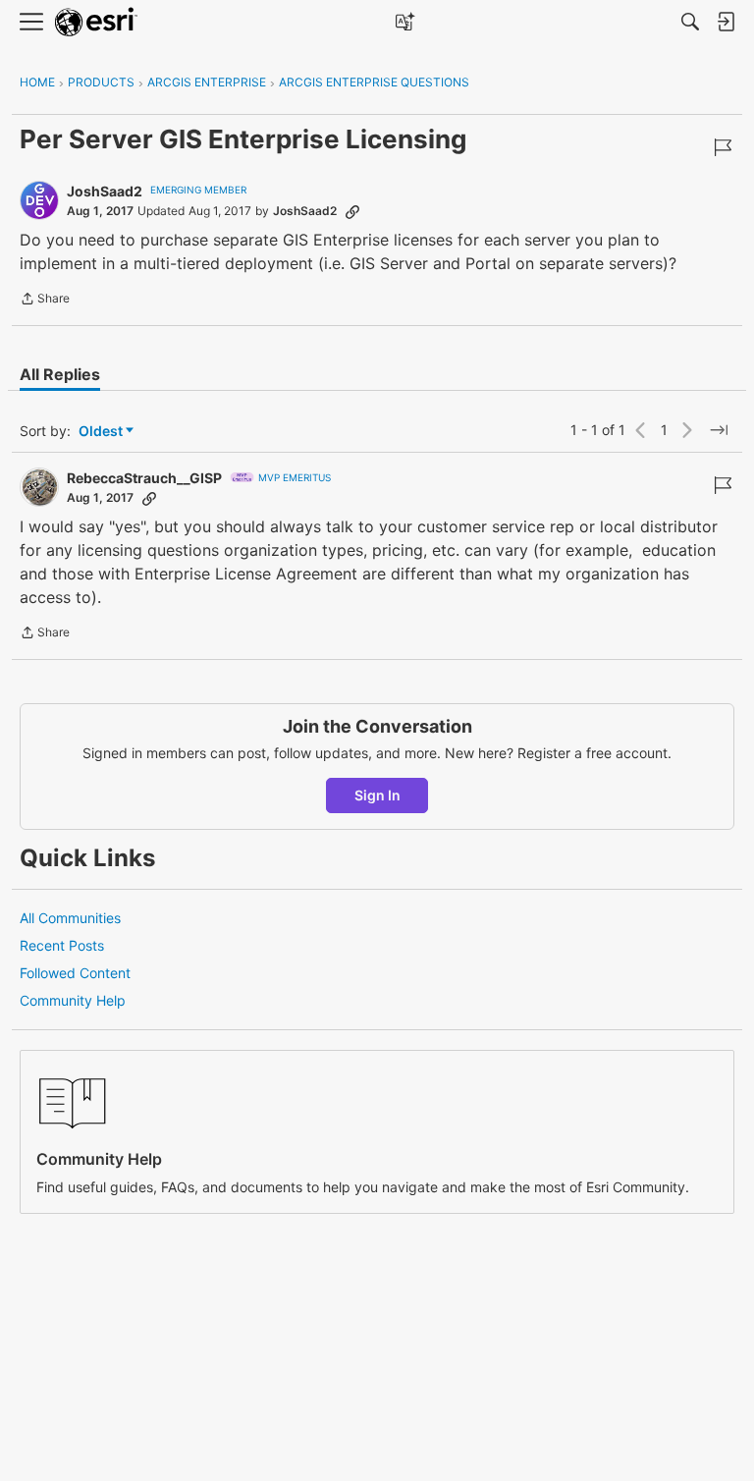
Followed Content (75, 972)
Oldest (102, 431)
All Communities (70, 917)
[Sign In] (725, 21)
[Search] (690, 21)
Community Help (73, 1000)
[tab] (60, 374)
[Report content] (722, 147)
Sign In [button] (377, 795)
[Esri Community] (96, 22)
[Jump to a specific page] (718, 430)
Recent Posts (62, 945)
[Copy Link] (352, 211)
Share (45, 300)
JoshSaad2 (104, 191)
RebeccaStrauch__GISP (144, 477)
